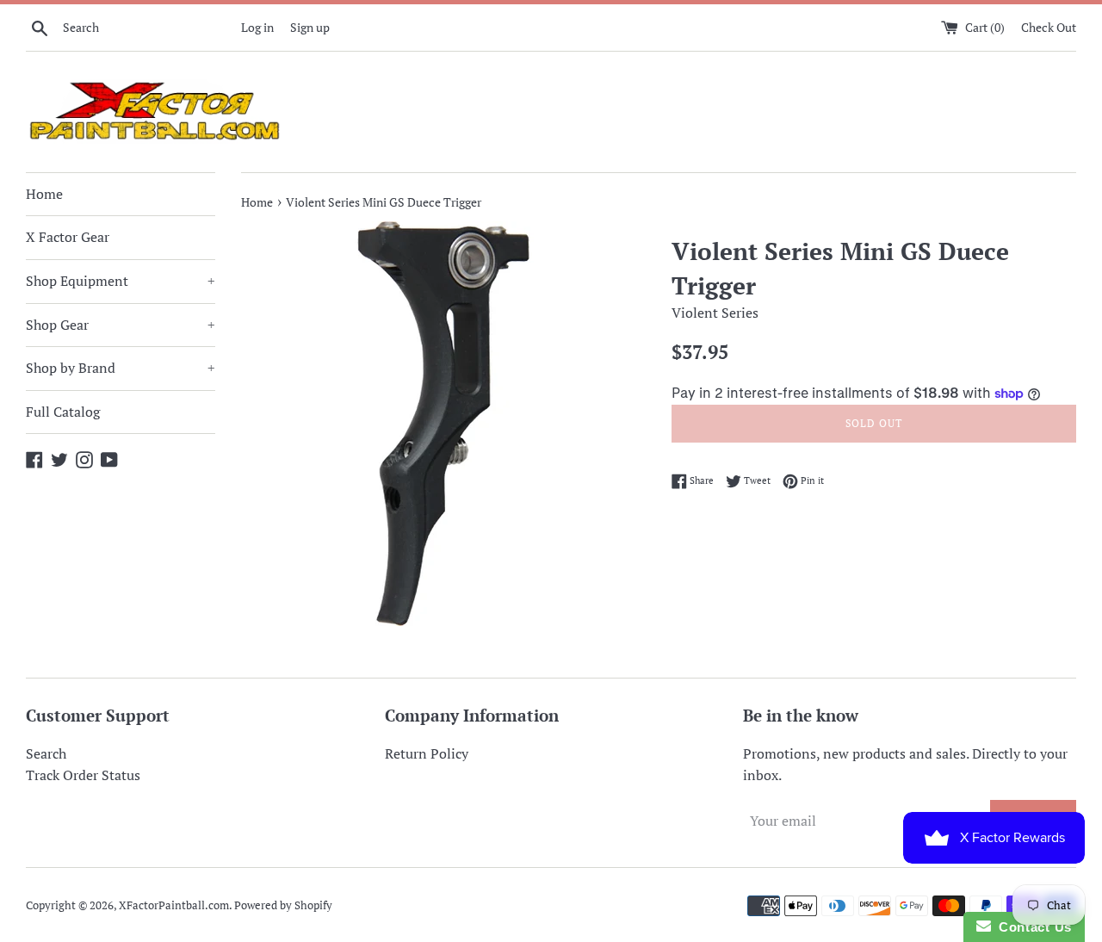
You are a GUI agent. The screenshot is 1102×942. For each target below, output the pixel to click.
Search (46, 753)
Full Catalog (63, 411)
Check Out (1048, 27)
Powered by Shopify (283, 905)
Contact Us (1031, 927)
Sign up (310, 27)
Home (44, 193)
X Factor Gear (67, 236)
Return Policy (426, 753)
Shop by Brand (120, 367)
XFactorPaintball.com (174, 905)
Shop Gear (120, 324)
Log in (257, 27)
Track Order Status (83, 774)
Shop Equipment (120, 280)
